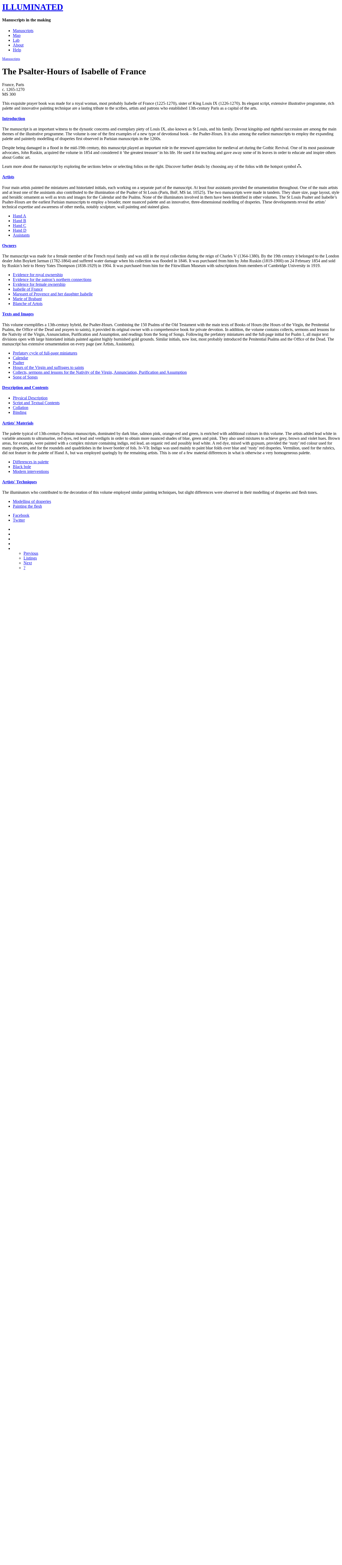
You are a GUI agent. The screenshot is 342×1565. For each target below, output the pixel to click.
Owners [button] (9, 245)
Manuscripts (23, 30)
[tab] (171, 118)
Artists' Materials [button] (17, 423)
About (18, 45)
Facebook (21, 515)
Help (17, 50)
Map (17, 35)
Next (28, 563)
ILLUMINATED (32, 7)
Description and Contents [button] (25, 387)
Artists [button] (8, 177)
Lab (16, 40)
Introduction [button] (13, 118)
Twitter (19, 520)
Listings (30, 558)
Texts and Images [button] (18, 314)
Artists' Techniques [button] (19, 482)
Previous (31, 553)
